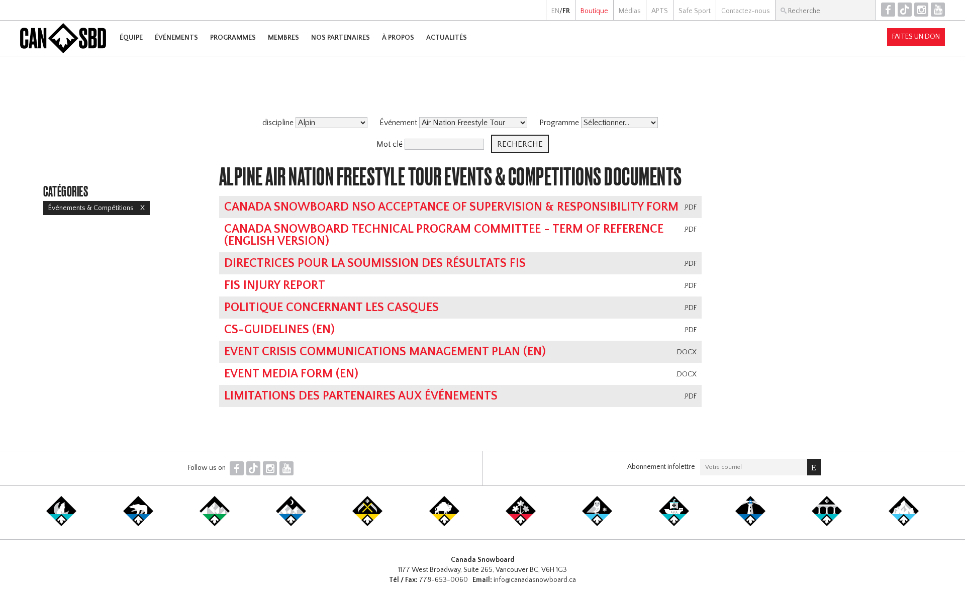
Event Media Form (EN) (291, 373)
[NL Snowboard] (904, 524)
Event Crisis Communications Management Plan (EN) (385, 351)
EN (555, 11)
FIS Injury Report (274, 285)
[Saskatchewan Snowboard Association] (367, 524)
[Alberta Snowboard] (291, 524)
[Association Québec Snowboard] (597, 524)
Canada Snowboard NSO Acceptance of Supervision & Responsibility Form (451, 207)
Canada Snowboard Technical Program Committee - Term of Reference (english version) (443, 235)
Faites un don (916, 37)
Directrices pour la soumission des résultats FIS (375, 263)
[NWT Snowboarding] (138, 524)
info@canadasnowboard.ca (535, 580)
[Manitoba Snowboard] (444, 524)
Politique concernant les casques (331, 307)
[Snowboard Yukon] (61, 524)
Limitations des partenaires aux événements (361, 396)
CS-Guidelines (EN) (279, 329)
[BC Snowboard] (215, 524)
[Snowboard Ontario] (521, 524)
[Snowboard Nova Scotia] (750, 524)
